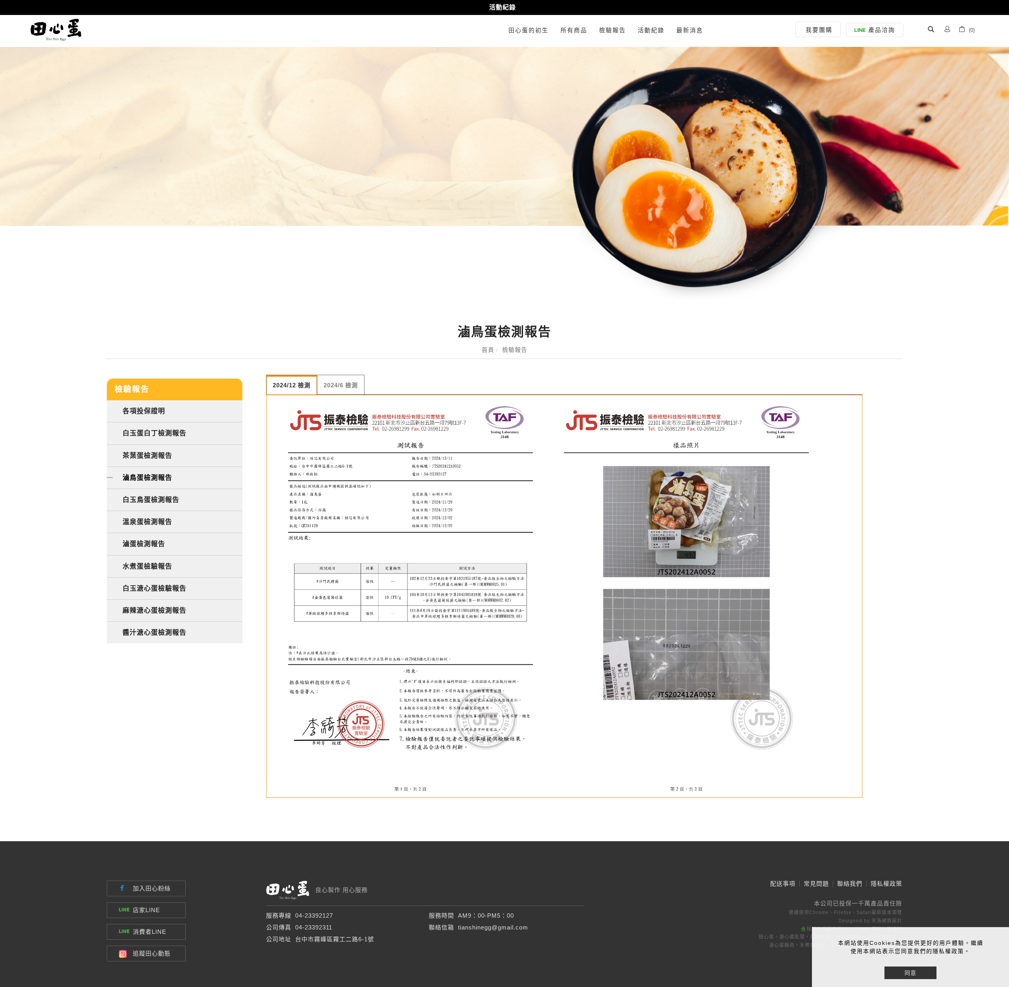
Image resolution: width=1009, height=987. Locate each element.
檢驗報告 (612, 30)
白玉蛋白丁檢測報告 (154, 433)
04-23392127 (314, 915)
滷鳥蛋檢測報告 (147, 477)
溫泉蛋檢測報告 (147, 522)
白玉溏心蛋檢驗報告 (154, 588)
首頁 (488, 349)
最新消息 (689, 30)
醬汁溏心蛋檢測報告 (154, 632)
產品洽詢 (881, 29)
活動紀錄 (502, 7)
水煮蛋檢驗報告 (147, 566)
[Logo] (56, 29)
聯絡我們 (849, 883)
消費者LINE (149, 931)
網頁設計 (892, 921)
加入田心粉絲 (152, 888)
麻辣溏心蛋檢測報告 (154, 610)
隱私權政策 (886, 883)
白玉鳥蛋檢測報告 (151, 500)
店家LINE (146, 910)
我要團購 (819, 29)
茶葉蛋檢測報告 (147, 455)
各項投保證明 (144, 411)
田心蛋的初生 (528, 30)
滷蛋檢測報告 (144, 544)
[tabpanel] (504, 168)
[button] (931, 30)
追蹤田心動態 (152, 953)
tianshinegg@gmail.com (493, 927)
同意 (910, 973)
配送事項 (782, 883)
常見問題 (816, 883)
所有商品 (573, 30)
